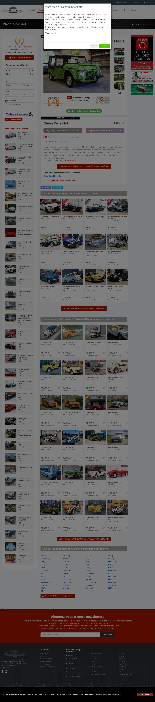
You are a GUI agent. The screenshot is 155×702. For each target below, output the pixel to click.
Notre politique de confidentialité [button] (108, 694)
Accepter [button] (145, 694)
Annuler (94, 46)
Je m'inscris (104, 46)
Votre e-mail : (51, 33)
